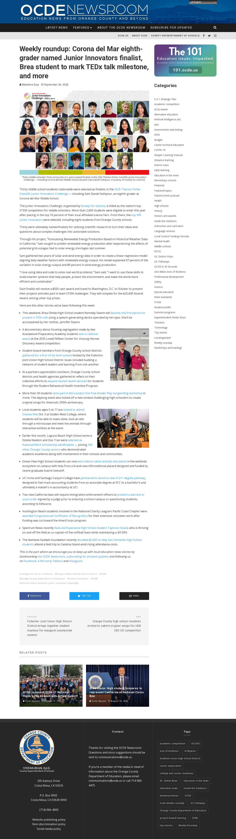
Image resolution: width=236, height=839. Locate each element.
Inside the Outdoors (165, 221)
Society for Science (93, 206)
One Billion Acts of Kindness (170, 271)
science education (79, 578)
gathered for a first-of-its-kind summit (47, 355)
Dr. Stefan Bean (169, 780)
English (197, 2)
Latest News (57, 27)
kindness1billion (169, 795)
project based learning (173, 817)
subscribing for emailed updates (87, 556)
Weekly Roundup (188, 825)
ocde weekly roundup (172, 803)
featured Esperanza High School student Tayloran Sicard (91, 528)
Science (158, 287)
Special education (164, 292)
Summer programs (164, 312)
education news (169, 788)
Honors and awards (165, 215)
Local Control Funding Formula (171, 236)
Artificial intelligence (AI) (167, 119)
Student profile (162, 307)
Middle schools (162, 246)
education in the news (196, 780)
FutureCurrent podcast (167, 195)
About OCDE (140, 35)
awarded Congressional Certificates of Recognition (55, 516)
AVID (157, 134)
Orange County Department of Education (43, 578)
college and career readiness (37, 574)
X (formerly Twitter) (50, 561)
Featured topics (163, 190)
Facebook (30, 561)
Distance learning (164, 160)
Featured (81, 27)
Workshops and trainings (168, 347)
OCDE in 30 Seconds (165, 266)
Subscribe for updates (171, 27)
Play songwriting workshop (124, 393)
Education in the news (166, 175)
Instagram (75, 561)
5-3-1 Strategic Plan (165, 99)
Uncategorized (162, 337)
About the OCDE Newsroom (121, 27)
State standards (163, 297)
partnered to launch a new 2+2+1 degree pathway (113, 478)
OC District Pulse (163, 256)
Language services (164, 231)
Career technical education (169, 144)
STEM (95, 578)
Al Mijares (190, 750)
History (158, 210)
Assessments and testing (168, 129)
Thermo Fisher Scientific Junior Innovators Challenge (50, 583)
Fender (101, 393)
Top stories (160, 332)
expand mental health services (67, 381)
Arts (156, 124)
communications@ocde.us (115, 757)
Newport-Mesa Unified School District (76, 574)
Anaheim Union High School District (180, 758)
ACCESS (195, 743)
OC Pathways (161, 261)
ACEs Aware (161, 109)
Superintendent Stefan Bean (170, 317)
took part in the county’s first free (75, 393)
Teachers (159, 322)
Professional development (169, 276)
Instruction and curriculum (168, 226)
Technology (160, 327)
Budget (158, 139)
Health (158, 200)
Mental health (162, 241)
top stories (166, 825)
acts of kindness (169, 750)
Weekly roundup (163, 342)
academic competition (172, 743)
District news (161, 165)
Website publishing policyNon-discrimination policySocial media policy (48, 824)
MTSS (157, 251)
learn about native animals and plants (102, 461)
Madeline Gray (30, 84)
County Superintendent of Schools (175, 35)
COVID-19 (159, 149)
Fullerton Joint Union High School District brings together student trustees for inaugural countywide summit (49, 626)
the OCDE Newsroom (51, 556)
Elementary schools (165, 180)
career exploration (170, 765)
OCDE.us (123, 35)
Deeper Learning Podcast (168, 155)
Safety (157, 281)
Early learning (161, 170)
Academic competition (166, 104)
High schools (161, 205)
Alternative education (166, 114)
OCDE (103, 574)
